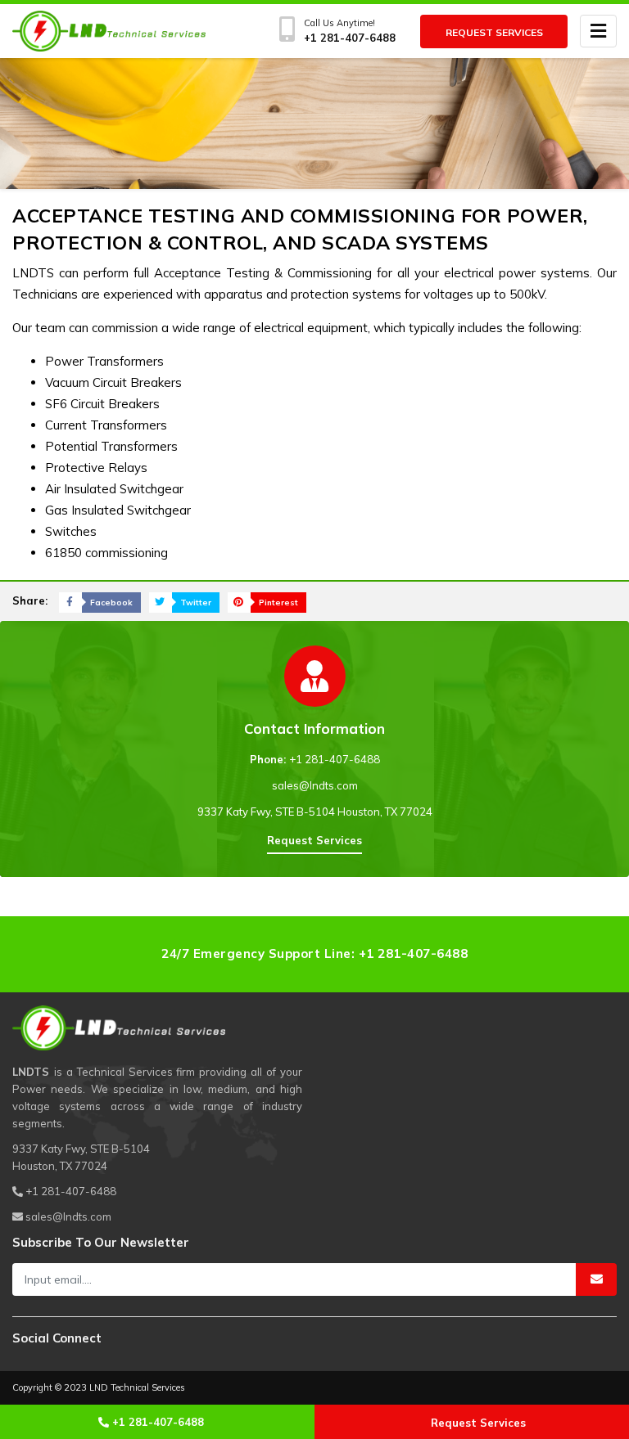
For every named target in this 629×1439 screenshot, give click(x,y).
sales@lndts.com (315, 785)
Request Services (494, 32)
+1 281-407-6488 (334, 759)
